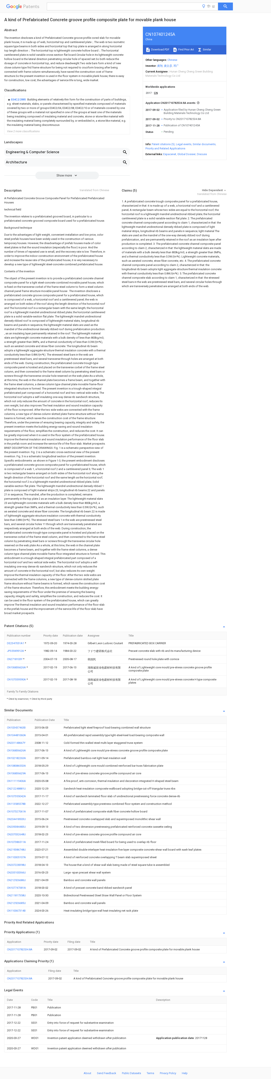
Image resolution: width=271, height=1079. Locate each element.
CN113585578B (16, 803)
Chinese (172, 59)
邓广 (176, 65)
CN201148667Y (16, 742)
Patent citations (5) (163, 144)
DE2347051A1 (16, 643)
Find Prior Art (186, 49)
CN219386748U (16, 849)
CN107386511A (16, 842)
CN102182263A (16, 758)
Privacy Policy (168, 1073)
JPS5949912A (16, 650)
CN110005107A (16, 857)
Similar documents (204, 144)
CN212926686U (16, 880)
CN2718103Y (15, 659)
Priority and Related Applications (165, 148)
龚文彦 (168, 65)
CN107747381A (16, 887)
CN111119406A (16, 781)
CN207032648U (16, 834)
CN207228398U (16, 864)
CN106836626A (16, 667)
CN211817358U (16, 895)
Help (185, 1073)
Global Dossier (186, 154)
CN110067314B (16, 910)
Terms (150, 1073)
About (87, 1073)
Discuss (202, 154)
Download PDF (160, 49)
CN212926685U (16, 903)
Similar (206, 49)
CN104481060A (16, 735)
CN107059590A (16, 679)
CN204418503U (16, 819)
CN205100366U (16, 872)
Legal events (183, 144)
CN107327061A (16, 811)
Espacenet (169, 154)
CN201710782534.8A (19, 949)
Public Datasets (131, 1073)
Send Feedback (106, 1073)
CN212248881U (16, 788)
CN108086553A (16, 765)
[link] (67, 112)
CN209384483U (16, 826)
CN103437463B (16, 727)
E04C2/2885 (18, 99)
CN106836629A (16, 773)
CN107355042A (16, 796)
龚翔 (160, 65)
